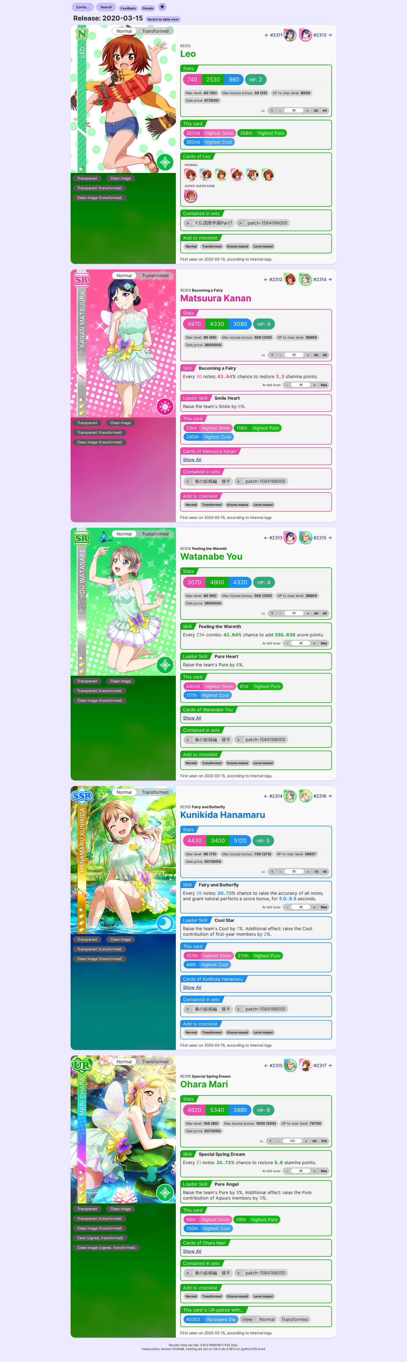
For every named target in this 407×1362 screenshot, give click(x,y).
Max (324, 385)
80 (325, 355)
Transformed (211, 246)
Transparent (87, 178)
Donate (148, 8)
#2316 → (322, 796)
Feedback (128, 8)
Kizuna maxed (237, 246)
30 (316, 111)
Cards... (82, 7)
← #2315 (273, 1065)
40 (325, 111)
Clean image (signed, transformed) (106, 1248)
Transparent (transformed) (99, 188)
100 (324, 1141)
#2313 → (322, 35)
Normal (191, 246)
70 (316, 872)
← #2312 (273, 279)
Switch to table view (163, 19)
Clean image (120, 178)
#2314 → (322, 279)
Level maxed (263, 246)
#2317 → (323, 1065)
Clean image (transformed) (99, 198)
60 (316, 355)
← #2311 (273, 35)
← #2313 (273, 537)
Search (106, 7)
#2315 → (322, 537)
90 (325, 872)
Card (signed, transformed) (100, 1238)
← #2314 (273, 796)
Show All (192, 459)
